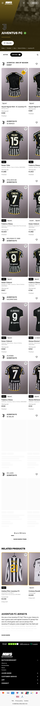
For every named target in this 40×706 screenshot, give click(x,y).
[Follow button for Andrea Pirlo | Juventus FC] (25, 554)
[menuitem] (2, 3)
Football (9, 48)
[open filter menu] (38, 55)
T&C (13, 700)
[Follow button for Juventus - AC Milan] (37, 415)
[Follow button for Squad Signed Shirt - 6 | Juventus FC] (25, 70)
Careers (3, 670)
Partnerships (5, 665)
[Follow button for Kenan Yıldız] (25, 128)
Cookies (26, 700)
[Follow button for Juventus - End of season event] (37, 64)
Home (3, 48)
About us (4, 663)
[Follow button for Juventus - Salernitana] (37, 298)
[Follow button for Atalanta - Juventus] (37, 181)
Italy (14, 48)
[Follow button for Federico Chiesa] (25, 187)
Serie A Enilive (22, 48)
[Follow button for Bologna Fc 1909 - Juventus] (37, 240)
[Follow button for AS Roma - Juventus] (37, 357)
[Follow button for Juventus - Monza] (37, 122)
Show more (5, 635)
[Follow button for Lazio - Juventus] (37, 474)
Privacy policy (19, 700)
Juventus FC (31, 48)
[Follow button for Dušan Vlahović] (25, 246)
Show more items (20, 539)
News (3, 667)
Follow (9, 43)
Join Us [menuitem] (34, 3)
